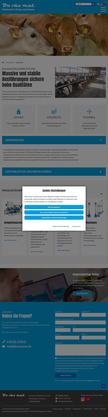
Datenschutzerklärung (61, 226)
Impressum (76, 226)
